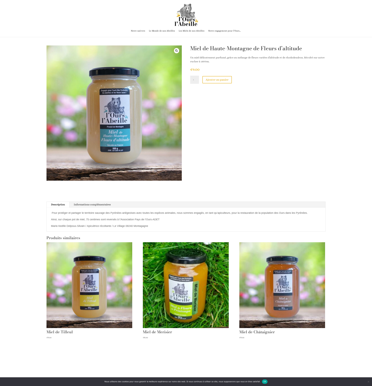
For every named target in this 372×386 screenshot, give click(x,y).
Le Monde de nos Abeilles (162, 31)
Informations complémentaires (92, 204)
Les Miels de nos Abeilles (191, 31)
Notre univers (138, 31)
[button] (176, 50)
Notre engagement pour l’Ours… (224, 31)
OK (264, 381)
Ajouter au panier (217, 79)
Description (58, 204)
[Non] (368, 381)
